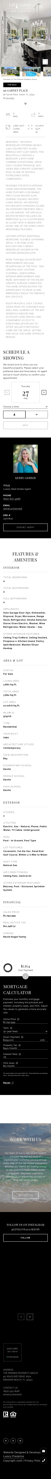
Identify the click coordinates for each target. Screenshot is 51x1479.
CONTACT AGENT (26, 527)
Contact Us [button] (25, 1195)
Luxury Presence (13, 1456)
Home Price (9, 1019)
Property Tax (10, 1045)
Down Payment (11, 1037)
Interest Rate (10, 1054)
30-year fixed (10, 1031)
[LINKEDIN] (20, 1440)
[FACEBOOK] (5, 1440)
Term (6, 1028)
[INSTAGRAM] (13, 1440)
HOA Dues (9, 1063)
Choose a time (11, 406)
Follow (25, 1238)
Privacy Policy (33, 1460)
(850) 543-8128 (11, 1391)
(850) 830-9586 (12, 499)
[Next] (44, 392)
